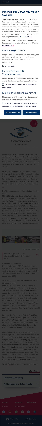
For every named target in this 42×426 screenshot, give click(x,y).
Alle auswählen (31, 112)
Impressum (7, 45)
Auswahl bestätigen (13, 112)
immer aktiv (10, 66)
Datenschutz (24, 37)
